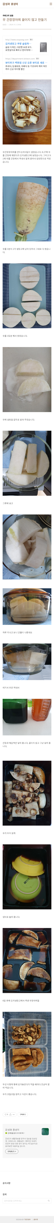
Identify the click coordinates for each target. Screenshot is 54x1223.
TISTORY (27, 1219)
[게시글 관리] (13, 1115)
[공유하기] (10, 1115)
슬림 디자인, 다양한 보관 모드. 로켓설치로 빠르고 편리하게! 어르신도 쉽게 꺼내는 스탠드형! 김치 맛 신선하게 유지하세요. (18, 48)
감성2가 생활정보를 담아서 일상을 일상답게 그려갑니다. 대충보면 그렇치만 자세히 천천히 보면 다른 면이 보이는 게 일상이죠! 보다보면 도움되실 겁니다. (21, 1142)
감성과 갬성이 (10, 4)
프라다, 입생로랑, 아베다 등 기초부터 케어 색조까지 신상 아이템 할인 (26, 67)
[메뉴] (51, 4)
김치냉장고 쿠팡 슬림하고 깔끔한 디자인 (18, 43)
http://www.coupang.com (16, 40)
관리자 (36, 1219)
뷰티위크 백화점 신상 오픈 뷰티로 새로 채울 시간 (26, 62)
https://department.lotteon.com (20, 59)
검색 (48, 1200)
